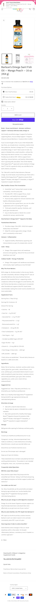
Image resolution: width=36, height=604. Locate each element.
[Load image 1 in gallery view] (7, 59)
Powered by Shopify (24, 600)
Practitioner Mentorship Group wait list (14, 569)
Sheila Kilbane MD (15, 600)
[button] (2, 9)
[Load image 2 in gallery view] (18, 59)
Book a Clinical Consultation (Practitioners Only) (17, 573)
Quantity (3, 105)
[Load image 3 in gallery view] (29, 59)
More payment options (18, 124)
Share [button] (5, 540)
